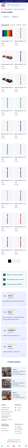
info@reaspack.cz (5, 409)
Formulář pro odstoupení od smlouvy (6, 420)
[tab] (5, 25)
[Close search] (25, 5)
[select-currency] (14, 446)
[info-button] (8, 446)
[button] (7, 38)
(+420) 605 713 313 (5, 407)
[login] (20, 446)
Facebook (19, 407)
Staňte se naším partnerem (7, 411)
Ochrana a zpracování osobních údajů (6, 416)
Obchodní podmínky (5, 413)
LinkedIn (19, 410)
